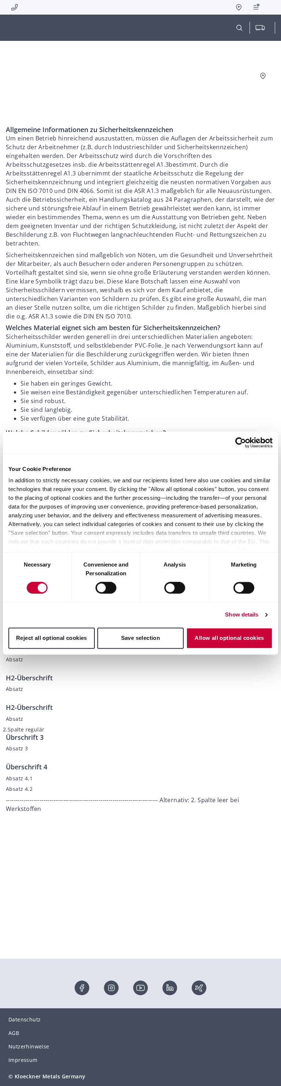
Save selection (140, 638)
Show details (241, 615)
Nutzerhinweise (28, 1046)
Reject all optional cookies (51, 638)
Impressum (23, 1059)
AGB (13, 1032)
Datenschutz (24, 1019)
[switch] (105, 588)
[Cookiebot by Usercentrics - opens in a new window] (241, 442)
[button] (257, 7)
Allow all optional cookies (229, 638)
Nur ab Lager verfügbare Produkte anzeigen (221, 87)
